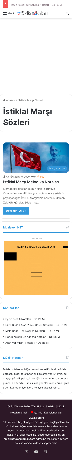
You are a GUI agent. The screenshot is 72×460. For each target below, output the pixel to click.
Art (7, 176)
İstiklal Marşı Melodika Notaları (31, 182)
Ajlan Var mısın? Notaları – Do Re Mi (27, 342)
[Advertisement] (36, 55)
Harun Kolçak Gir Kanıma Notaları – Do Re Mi (36, 3)
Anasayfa (11, 100)
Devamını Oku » (16, 210)
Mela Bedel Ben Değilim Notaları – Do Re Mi (32, 330)
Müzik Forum (36, 238)
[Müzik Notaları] (32, 13)
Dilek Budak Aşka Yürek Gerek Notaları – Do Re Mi (36, 325)
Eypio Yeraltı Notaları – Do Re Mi (25, 319)
